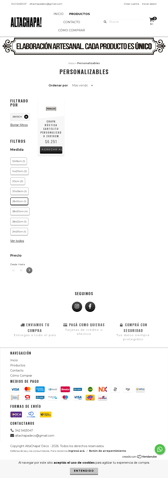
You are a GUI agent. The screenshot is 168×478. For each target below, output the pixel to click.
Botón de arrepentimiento (107, 450)
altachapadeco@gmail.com (46, 3)
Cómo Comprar (71, 30)
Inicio (58, 14)
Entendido (84, 470)
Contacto (71, 22)
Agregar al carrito (52, 149)
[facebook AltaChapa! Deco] (90, 307)
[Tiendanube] (140, 457)
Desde (13, 264)
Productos (79, 14)
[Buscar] (104, 21)
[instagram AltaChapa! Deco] (77, 307)
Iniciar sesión (149, 3)
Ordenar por (58, 85)
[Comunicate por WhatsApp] (160, 449)
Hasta (21, 264)
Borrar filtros (19, 125)
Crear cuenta (131, 3)
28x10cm (17, 116)
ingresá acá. (76, 450)
